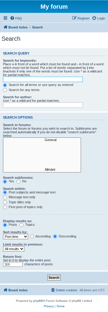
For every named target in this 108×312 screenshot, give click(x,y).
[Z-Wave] (42, 148)
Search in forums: (17, 125)
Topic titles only (19, 202)
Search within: (14, 188)
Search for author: (17, 97)
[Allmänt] (42, 170)
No (23, 181)
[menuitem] (16, 18)
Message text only (21, 197)
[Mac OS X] (42, 157)
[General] (42, 140)
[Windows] (42, 153)
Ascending (43, 236)
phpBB (38, 300)
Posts (12, 224)
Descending (67, 236)
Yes (11, 181)
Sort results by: (15, 232)
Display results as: (17, 221)
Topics (29, 224)
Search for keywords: (20, 60)
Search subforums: (18, 177)
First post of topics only (25, 207)
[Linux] (42, 161)
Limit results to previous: (23, 244)
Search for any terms (24, 90)
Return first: (12, 256)
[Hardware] (42, 144)
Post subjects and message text (32, 192)
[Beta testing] (42, 165)
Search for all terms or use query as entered (40, 85)
